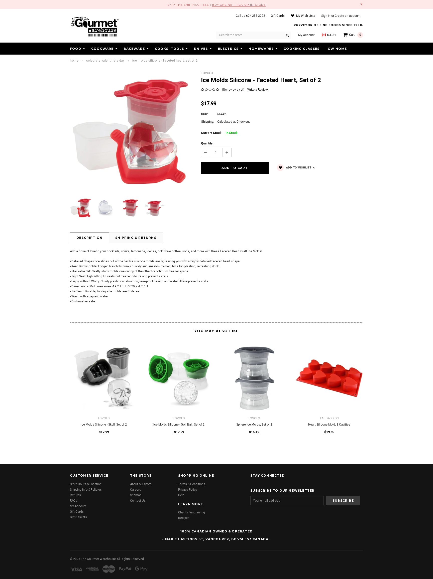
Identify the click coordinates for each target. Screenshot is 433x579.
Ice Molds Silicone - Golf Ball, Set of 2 (178, 424)
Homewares (261, 49)
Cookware (102, 49)
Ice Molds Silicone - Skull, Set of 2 (104, 424)
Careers (135, 489)
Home (74, 60)
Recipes (183, 518)
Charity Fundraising (191, 512)
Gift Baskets (78, 517)
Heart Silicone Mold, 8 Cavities (329, 424)
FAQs (73, 500)
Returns (75, 495)
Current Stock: (219, 133)
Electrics (228, 49)
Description (89, 238)
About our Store (140, 484)
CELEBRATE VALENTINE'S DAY (105, 60)
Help (181, 495)
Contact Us (138, 500)
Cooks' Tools (169, 49)
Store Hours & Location (85, 484)
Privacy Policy (187, 489)
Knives (201, 49)
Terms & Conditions (191, 484)
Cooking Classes (301, 49)
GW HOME (337, 49)
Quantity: (207, 143)
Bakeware (134, 49)
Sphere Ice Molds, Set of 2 (254, 424)
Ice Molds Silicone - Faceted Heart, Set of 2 (164, 60)
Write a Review (257, 89)
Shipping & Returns (135, 238)
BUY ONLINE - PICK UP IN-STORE (239, 5)
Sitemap (135, 495)
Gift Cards (77, 511)
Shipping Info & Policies (86, 489)
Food (75, 49)
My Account (78, 506)
